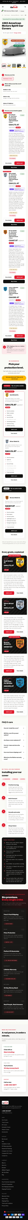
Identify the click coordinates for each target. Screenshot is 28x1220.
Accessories (5, 1132)
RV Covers (4, 1124)
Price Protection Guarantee (8, 1182)
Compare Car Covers (7, 1151)
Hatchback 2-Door (7, 78)
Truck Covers (5, 1122)
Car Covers (7, 15)
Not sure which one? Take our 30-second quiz (14, 378)
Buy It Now (14, 167)
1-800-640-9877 (6, 1111)
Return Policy (5, 1198)
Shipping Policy (5, 1201)
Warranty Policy (5, 1196)
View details (8, 163)
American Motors (15, 15)
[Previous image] (4, 50)
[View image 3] (14, 66)
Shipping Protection (6, 1189)
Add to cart (20, 163)
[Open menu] (2, 6)
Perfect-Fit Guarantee (7, 1184)
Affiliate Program (6, 1170)
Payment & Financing (7, 1148)
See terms (21, 131)
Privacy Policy (5, 1205)
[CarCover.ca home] (14, 7)
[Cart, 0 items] (25, 6)
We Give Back (5, 1172)
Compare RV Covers (7, 1153)
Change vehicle (17, 33)
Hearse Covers (5, 1129)
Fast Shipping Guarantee (8, 1186)
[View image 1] (4, 66)
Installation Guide (6, 1144)
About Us (4, 1165)
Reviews (4, 1167)
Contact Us (4, 1155)
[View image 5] (24, 66)
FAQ (3, 1141)
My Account (4, 1139)
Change (22, 11)
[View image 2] (9, 66)
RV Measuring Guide (7, 1146)
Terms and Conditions (7, 1203)
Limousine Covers (6, 1127)
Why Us (4, 1163)
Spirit (22, 15)
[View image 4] (19, 66)
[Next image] (24, 50)
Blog (3, 1174)
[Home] (2, 15)
